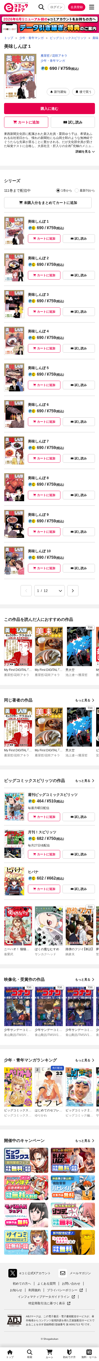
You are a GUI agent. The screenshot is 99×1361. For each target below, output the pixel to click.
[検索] (41, 7)
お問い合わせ (71, 1283)
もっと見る (82, 700)
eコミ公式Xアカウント (30, 1274)
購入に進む (49, 109)
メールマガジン (80, 1273)
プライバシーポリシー (65, 1290)
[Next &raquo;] (72, 590)
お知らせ (16, 1290)
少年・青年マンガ (53, 60)
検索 (29, 1357)
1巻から (66, 190)
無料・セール (89, 1357)
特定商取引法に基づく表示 (49, 1303)
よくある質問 (46, 1283)
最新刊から (87, 190)
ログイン (56, 7)
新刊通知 (60, 92)
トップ (10, 1357)
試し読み (75, 122)
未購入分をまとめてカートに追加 (50, 203)
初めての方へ (22, 1283)
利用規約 (34, 1290)
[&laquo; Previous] (26, 590)
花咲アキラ (59, 55)
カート (49, 1357)
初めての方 (69, 1357)
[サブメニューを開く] (91, 7)
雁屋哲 (45, 55)
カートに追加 (28, 122)
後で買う (85, 92)
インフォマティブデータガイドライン (44, 1297)
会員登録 (77, 7)
